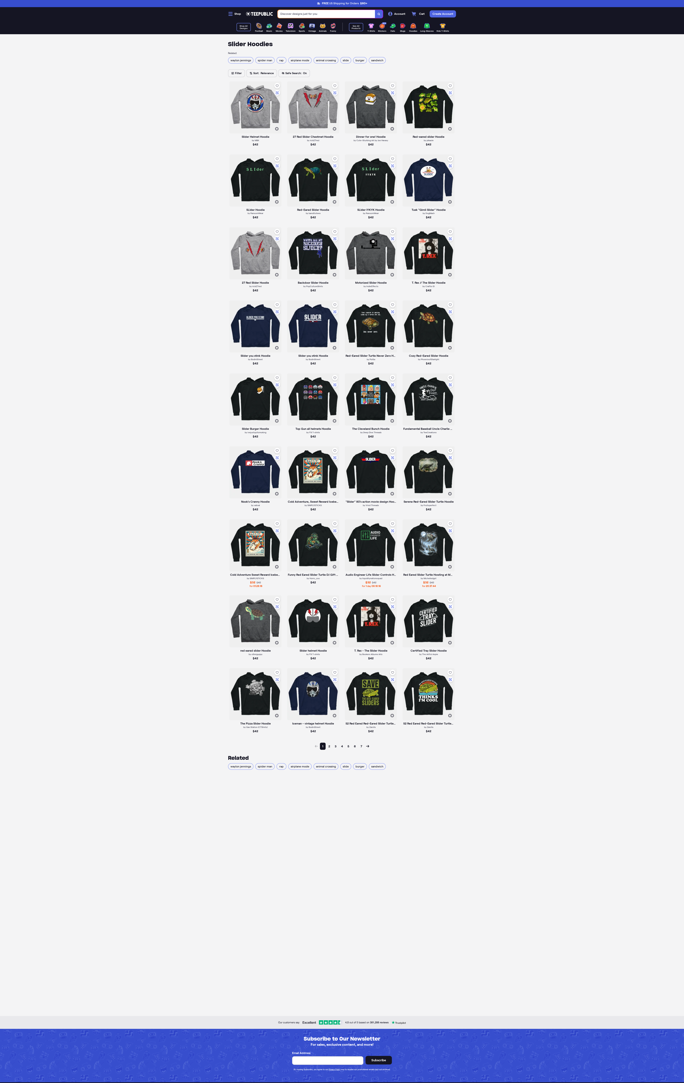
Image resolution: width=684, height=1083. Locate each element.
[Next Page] (367, 746)
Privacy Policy (335, 1069)
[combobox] (326, 14)
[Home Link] (259, 14)
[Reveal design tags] (277, 129)
